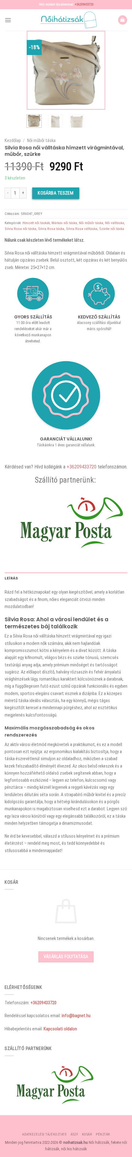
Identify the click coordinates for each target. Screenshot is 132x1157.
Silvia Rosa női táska (20, 229)
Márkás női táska (64, 223)
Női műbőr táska (41, 140)
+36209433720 (84, 4)
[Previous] (35, 70)
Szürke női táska (111, 229)
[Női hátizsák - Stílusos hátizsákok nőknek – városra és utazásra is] (66, 20)
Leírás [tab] (11, 578)
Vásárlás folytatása (66, 956)
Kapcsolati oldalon (60, 1029)
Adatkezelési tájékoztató (44, 1134)
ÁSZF (74, 1134)
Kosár (87, 1134)
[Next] (96, 70)
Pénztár (103, 1134)
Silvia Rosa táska (51, 229)
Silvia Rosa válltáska (81, 229)
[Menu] (8, 20)
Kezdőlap (13, 140)
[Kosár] (122, 20)
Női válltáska (114, 223)
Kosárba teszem (55, 193)
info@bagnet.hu (76, 1015)
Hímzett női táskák (36, 223)
